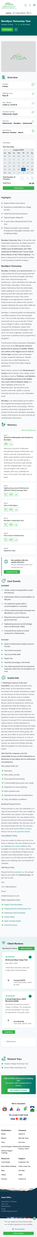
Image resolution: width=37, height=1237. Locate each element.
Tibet (3, 1142)
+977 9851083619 (19, 13)
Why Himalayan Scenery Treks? (24, 1148)
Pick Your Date (8, 147)
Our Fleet (21, 1142)
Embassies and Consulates (14, 913)
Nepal (3, 1134)
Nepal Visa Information (13, 904)
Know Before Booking (8, 1166)
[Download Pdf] (16, 29)
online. (29, 829)
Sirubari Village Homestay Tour (16, 1064)
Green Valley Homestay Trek (15, 1068)
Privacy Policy (20, 1229)
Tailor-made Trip (24, 1166)
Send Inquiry (7, 29)
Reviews (4, 1179)
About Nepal (9, 917)
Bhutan (3, 1138)
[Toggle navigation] (33, 5)
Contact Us (22, 1179)
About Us (21, 1134)
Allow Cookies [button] (18, 1233)
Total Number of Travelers (9, 178)
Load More (9, 1032)
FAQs (20, 1175)
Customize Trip (11, 572)
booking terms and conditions (15, 846)
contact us (20, 872)
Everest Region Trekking (9, 1146)
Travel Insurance (10, 925)
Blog (2, 1170)
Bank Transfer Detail (12, 921)
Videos (3, 1175)
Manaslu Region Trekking (6, 1152)
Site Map (21, 1170)
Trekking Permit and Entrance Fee (17, 909)
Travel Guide (5, 1162)
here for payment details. (20, 831)
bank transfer (19, 829)
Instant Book (18, 188)
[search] (30, 5)
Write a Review (26, 948)
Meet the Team (23, 1138)
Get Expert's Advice (18, 1090)
